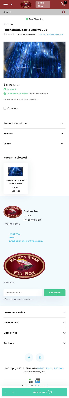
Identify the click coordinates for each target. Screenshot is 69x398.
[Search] (63, 12)
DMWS (40, 368)
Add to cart (40, 392)
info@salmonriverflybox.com (16, 241)
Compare (12, 108)
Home (9, 24)
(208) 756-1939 (15, 236)
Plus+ (49, 368)
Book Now (41, 4)
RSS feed (59, 368)
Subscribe (54, 292)
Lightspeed (41, 386)
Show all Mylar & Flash (51, 34)
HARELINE (30, 34)
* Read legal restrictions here (18, 299)
